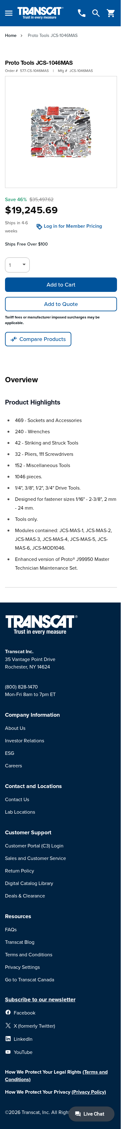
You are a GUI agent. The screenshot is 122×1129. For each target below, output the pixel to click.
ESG (9, 753)
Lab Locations (20, 811)
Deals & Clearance (25, 895)
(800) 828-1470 (21, 686)
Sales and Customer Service (35, 858)
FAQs (11, 929)
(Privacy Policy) (89, 1092)
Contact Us (17, 799)
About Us (15, 728)
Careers (13, 765)
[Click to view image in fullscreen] (61, 132)
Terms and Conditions (28, 954)
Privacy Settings (22, 967)
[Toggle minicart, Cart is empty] (111, 13)
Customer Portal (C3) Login (34, 845)
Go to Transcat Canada (29, 979)
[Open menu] (9, 13)
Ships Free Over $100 (26, 244)
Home (11, 35)
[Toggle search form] (96, 13)
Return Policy (19, 870)
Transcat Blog (19, 941)
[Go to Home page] (41, 13)
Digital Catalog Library (29, 883)
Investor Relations (24, 740)
